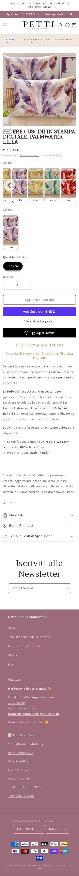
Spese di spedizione (29, 155)
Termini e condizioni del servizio (29, 637)
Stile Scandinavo (20, 761)
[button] (5, 25)
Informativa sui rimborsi (24, 646)
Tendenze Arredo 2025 (24, 787)
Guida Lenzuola (18, 770)
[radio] (19, 185)
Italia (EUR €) (25, 829)
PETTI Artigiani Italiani (23, 865)
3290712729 (16, 703)
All (24, 40)
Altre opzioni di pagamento (39, 321)
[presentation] (9, 185)
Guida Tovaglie (18, 778)
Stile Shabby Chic (20, 753)
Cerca (12, 627)
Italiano (53, 829)
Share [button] (11, 502)
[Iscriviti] (66, 588)
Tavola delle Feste (21, 795)
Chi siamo (14, 655)
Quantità (8, 276)
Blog (11, 664)
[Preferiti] (67, 25)
